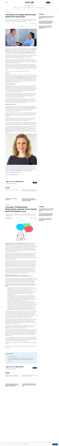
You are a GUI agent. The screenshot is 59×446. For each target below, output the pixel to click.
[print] (36, 26)
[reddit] (22, 26)
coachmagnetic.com (28, 170)
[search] (7, 2)
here (20, 172)
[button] (6, 2)
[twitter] (21, 26)
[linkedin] (19, 26)
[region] (29, 444)
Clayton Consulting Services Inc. (23, 275)
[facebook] (18, 26)
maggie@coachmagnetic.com (17, 170)
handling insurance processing (25, 52)
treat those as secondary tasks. (23, 77)
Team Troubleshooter (12, 356)
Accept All (55, 444)
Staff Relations (7, 204)
